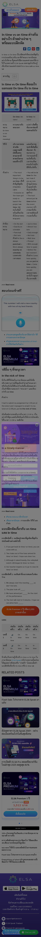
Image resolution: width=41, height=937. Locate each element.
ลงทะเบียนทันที (21, 491)
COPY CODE (29, 483)
